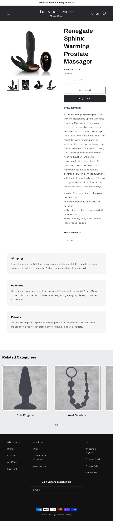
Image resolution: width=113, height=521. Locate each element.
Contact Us (91, 473)
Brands (11, 449)
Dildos (36, 449)
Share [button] (70, 240)
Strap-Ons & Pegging (39, 457)
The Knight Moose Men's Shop (59, 515)
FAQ (87, 442)
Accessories (39, 466)
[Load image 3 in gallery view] (38, 84)
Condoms (38, 442)
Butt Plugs (24, 415)
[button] (9, 13)
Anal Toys (12, 462)
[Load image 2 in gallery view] (25, 84)
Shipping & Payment (90, 451)
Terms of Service (93, 459)
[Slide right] (63, 425)
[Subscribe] (79, 490)
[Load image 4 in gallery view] (50, 84)
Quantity (68, 74)
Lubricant (12, 469)
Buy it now (84, 99)
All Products (13, 442)
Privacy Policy (92, 466)
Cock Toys (12, 456)
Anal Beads (75, 415)
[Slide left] (50, 425)
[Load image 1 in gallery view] (13, 84)
